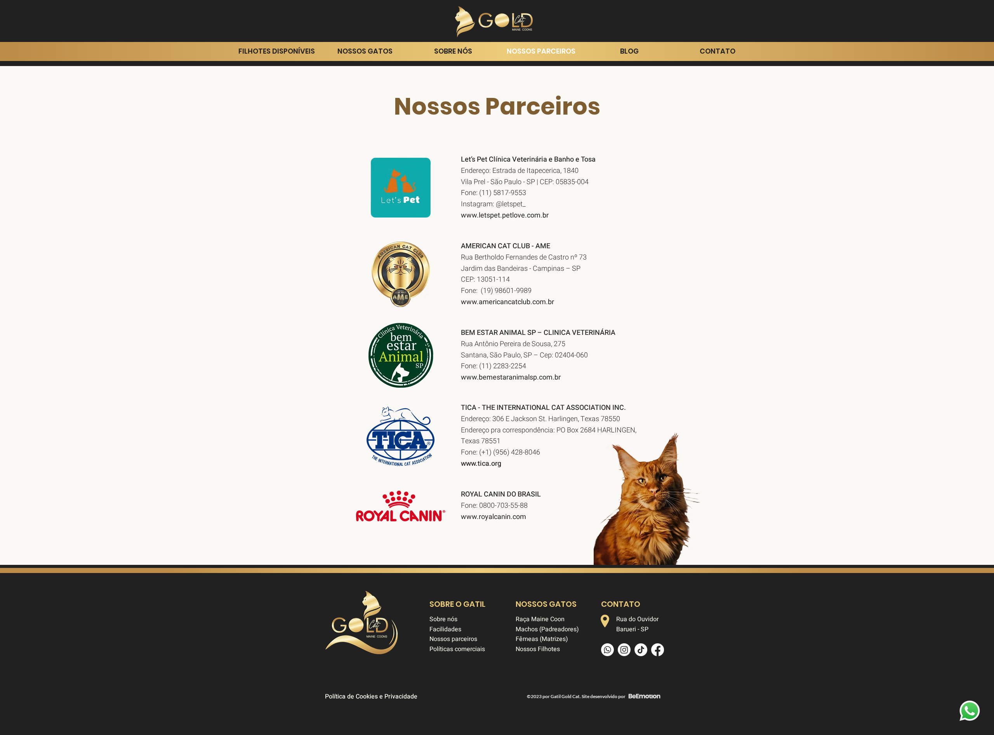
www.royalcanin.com (493, 517)
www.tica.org (481, 463)
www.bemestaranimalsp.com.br (511, 377)
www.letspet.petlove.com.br (505, 215)
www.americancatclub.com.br (507, 302)
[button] (365, 51)
